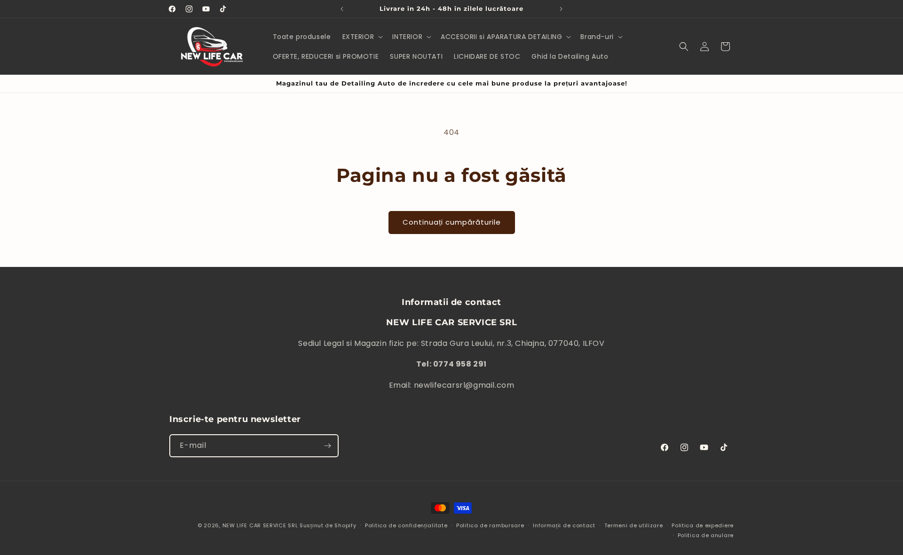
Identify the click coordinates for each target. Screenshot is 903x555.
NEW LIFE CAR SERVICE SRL (260, 525)
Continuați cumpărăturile (452, 222)
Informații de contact (564, 525)
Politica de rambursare (490, 525)
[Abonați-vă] (327, 445)
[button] (362, 37)
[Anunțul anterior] (342, 9)
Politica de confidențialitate (406, 525)
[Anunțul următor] (561, 9)
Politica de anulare (706, 535)
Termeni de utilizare (633, 525)
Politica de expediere (703, 525)
